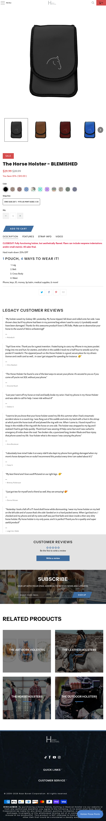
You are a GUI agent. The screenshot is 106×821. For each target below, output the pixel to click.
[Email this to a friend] (63, 292)
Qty (4, 210)
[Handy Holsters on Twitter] (45, 757)
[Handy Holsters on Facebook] (50, 757)
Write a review (53, 558)
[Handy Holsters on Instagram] (59, 757)
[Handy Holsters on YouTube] (54, 757)
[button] (16, 130)
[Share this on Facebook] (49, 292)
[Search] (93, 2)
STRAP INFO (44, 236)
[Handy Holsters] (53, 2)
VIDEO (59, 236)
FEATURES (28, 236)
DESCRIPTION (10, 236)
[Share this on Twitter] (42, 292)
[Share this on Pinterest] (56, 292)
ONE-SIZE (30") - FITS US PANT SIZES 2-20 (21, 202)
